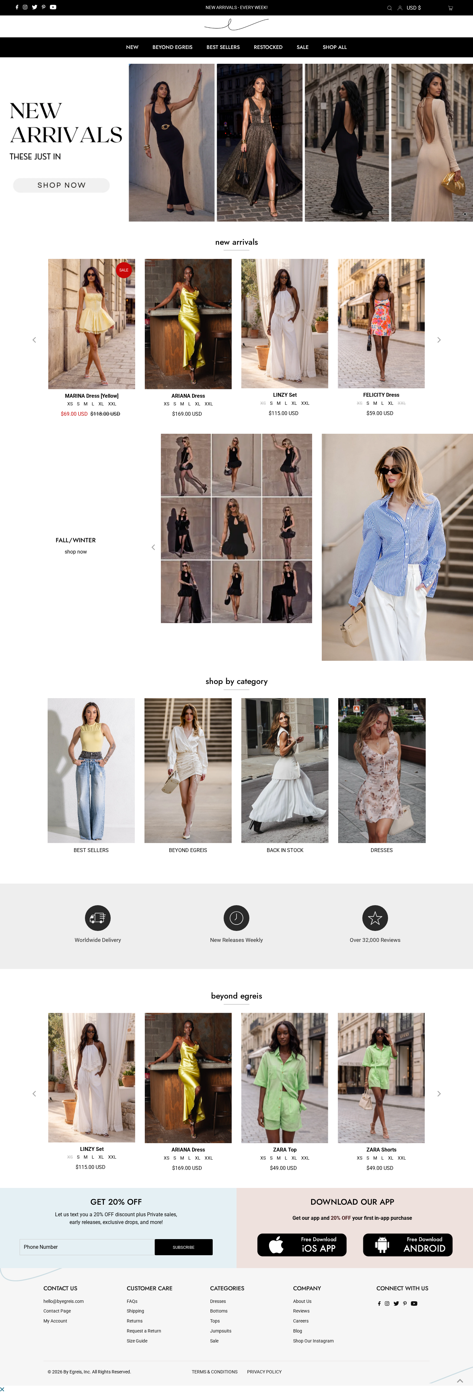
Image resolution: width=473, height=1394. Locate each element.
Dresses (218, 1301)
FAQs (132, 1301)
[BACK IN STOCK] (285, 770)
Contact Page (57, 1311)
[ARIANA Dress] (188, 324)
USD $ (414, 8)
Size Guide (137, 1341)
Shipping (135, 1311)
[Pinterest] (43, 7)
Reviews (301, 1311)
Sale (214, 1341)
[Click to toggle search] (390, 7)
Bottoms (218, 1311)
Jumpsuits (220, 1331)
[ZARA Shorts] (381, 1078)
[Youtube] (53, 7)
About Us (302, 1301)
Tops (215, 1321)
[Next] (438, 340)
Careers (301, 1321)
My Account (55, 1321)
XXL (112, 404)
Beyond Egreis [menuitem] (172, 47)
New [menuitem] (132, 47)
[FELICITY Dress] (381, 323)
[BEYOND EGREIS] (188, 770)
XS (70, 404)
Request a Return (144, 1331)
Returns (135, 1321)
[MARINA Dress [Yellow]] (91, 324)
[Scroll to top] (460, 1381)
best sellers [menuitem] (223, 47)
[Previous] (34, 340)
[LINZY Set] (284, 324)
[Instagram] (25, 7)
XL (101, 404)
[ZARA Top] (284, 1078)
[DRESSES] (381, 770)
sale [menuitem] (303, 47)
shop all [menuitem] (335, 47)
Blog (297, 1331)
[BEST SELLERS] (91, 770)
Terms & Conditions (214, 1372)
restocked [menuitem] (268, 47)
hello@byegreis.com (63, 1301)
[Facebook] (17, 7)
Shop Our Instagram (313, 1341)
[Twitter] (34, 7)
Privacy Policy (264, 1372)
